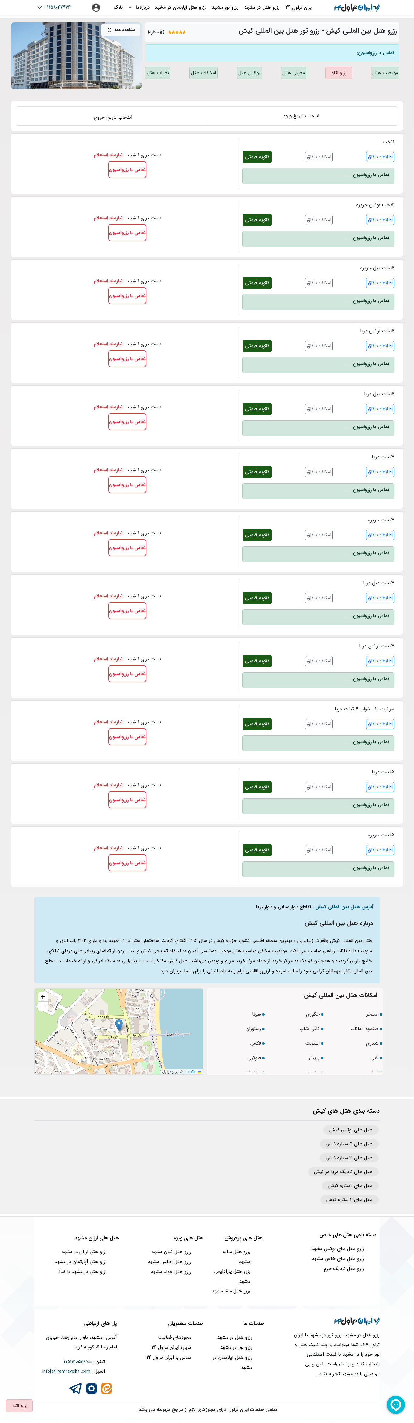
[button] (119, 1025)
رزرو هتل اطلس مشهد (169, 1261)
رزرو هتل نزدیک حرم (344, 1268)
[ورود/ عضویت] (96, 7)
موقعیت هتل (385, 73)
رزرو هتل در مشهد (261, 7)
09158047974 (57, 7)
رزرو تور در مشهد (236, 1347)
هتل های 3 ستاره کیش (349, 1158)
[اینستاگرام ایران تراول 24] (91, 1388)
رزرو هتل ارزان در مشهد (84, 1251)
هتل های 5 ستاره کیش (349, 1144)
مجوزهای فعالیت (174, 1337)
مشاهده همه (124, 30)
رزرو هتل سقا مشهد (231, 1291)
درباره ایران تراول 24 (171, 1347)
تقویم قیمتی (257, 157)
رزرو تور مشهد (225, 7)
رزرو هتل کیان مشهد (171, 1251)
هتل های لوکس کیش (350, 1130)
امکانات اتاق (319, 157)
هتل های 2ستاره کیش (350, 1185)
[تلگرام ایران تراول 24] (75, 1388)
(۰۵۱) (68, 1361)
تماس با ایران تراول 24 (169, 1357)
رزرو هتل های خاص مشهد (338, 1258)
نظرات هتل (158, 73)
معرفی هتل (293, 73)
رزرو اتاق (338, 73)
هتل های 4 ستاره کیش (349, 1199)
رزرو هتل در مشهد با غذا (83, 1271)
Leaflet (191, 1071)
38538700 (82, 1361)
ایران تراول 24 (298, 7)
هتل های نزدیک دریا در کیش (343, 1171)
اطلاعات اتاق (380, 157)
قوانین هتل (249, 73)
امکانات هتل (203, 73)
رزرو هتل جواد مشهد (171, 1271)
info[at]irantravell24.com (66, 1371)
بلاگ (118, 7)
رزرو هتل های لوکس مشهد (337, 1248)
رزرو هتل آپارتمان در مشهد (180, 7)
